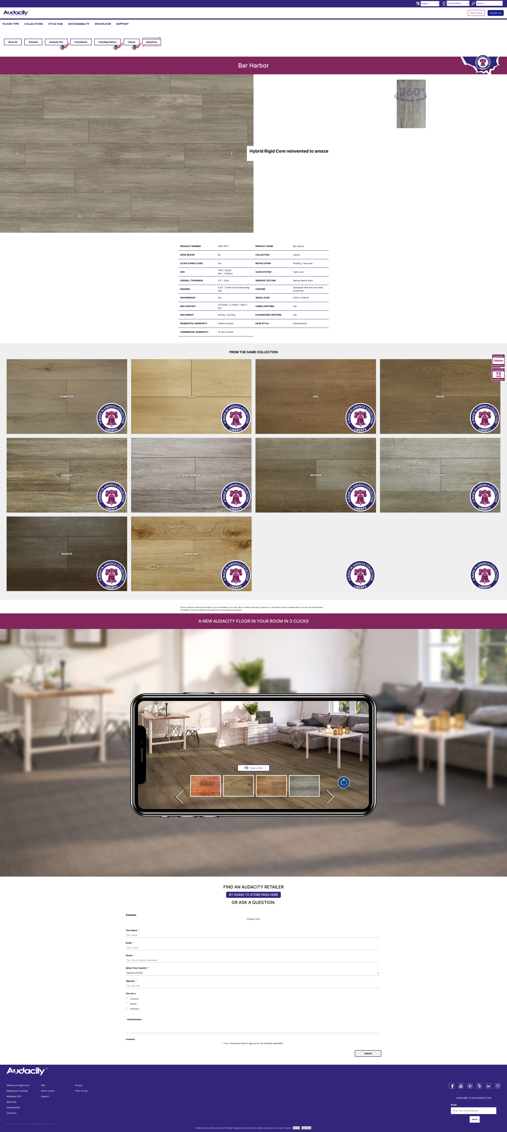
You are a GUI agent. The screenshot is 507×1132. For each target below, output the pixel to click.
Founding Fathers (108, 42)
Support (122, 24)
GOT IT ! (296, 1128)
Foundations (81, 42)
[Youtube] (460, 1085)
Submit (368, 1053)
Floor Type (11, 24)
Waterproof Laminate (17, 1090)
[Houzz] (479, 1085)
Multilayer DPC (14, 1096)
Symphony (151, 42)
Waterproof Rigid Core (18, 1085)
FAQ (43, 1085)
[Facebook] (451, 1085)
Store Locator (48, 1090)
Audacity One (56, 42)
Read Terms (306, 1128)
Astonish (33, 42)
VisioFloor (103, 24)
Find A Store (476, 13)
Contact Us (495, 13)
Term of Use (81, 1090)
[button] (234, 153)
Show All (12, 42)
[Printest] (470, 1085)
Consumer (134, 999)
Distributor (134, 1009)
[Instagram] (497, 1085)
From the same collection (253, 352)
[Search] (474, 4)
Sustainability (78, 24)
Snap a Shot (256, 768)
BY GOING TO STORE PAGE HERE (253, 895)
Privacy (79, 1085)
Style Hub (55, 24)
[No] (503, 1128)
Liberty (131, 42)
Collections (33, 24)
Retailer (133, 1004)
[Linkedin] (488, 1085)
